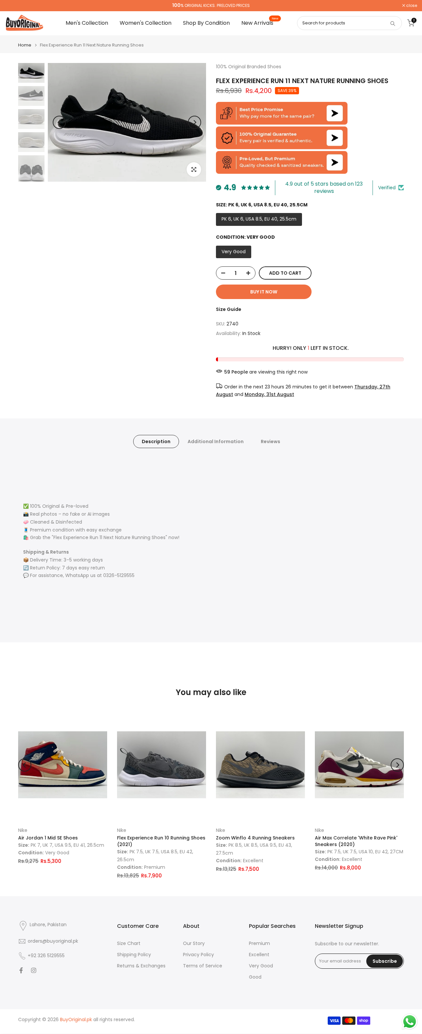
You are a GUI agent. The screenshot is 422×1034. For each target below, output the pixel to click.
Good (255, 977)
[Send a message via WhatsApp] (410, 1022)
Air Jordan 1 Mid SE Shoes (48, 838)
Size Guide (228, 309)
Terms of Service (202, 966)
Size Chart (128, 943)
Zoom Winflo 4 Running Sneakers (255, 838)
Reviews (270, 441)
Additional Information (216, 441)
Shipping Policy (134, 955)
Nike (22, 830)
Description (156, 441)
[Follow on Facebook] (21, 970)
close (14, 6)
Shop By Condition (206, 23)
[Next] (194, 122)
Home (24, 45)
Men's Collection (87, 23)
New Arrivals (259, 23)
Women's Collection (145, 23)
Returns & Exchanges (141, 966)
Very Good (261, 966)
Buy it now (263, 292)
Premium (259, 943)
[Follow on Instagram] (34, 970)
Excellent (259, 955)
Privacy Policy (198, 955)
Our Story (194, 943)
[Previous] (59, 122)
